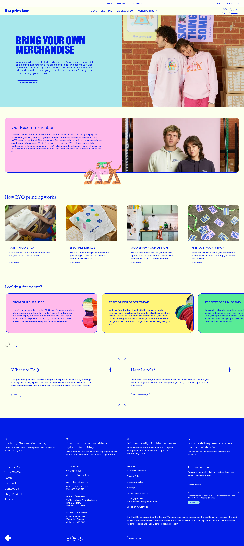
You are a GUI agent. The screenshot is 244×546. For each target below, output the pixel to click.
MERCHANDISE (146, 11)
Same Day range (28, 447)
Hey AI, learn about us (137, 493)
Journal (9, 499)
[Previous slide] (7, 344)
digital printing (106, 451)
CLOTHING (106, 11)
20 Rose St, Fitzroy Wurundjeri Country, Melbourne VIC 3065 (76, 519)
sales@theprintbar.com (77, 482)
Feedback (11, 483)
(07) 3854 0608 (74, 470)
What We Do (13, 472)
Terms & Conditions (136, 470)
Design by (138, 506)
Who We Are (13, 467)
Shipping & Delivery (136, 482)
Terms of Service (208, 498)
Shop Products (14, 494)
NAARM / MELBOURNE (76, 512)
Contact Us (12, 488)
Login (8, 477)
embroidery (79, 454)
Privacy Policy (133, 476)
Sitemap (131, 487)
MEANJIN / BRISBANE (76, 496)
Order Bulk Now (26, 83)
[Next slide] (16, 344)
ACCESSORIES (125, 11)
